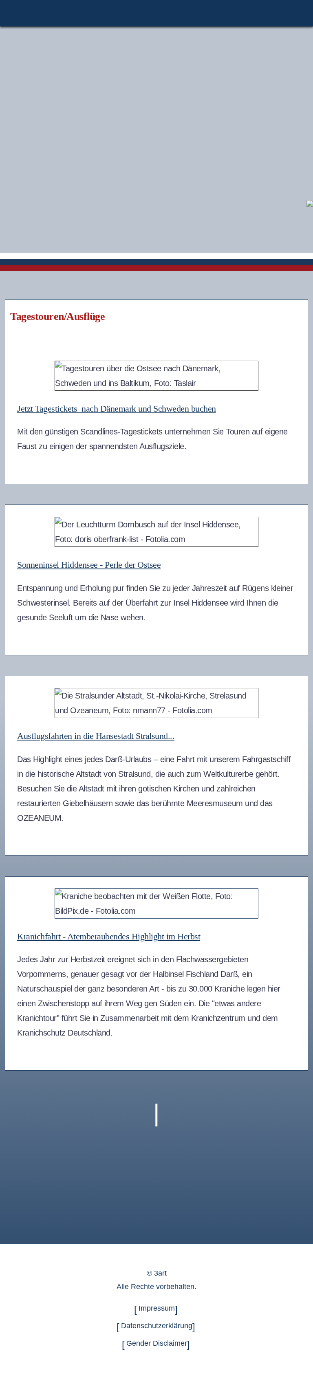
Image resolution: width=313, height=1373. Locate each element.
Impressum (157, 1308)
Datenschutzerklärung (156, 1326)
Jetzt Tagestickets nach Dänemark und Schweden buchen (116, 408)
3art (160, 1273)
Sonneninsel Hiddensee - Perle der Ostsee (89, 565)
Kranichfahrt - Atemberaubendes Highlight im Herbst (108, 936)
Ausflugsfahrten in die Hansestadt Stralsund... (95, 736)
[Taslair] (309, 202)
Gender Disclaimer (156, 1344)
